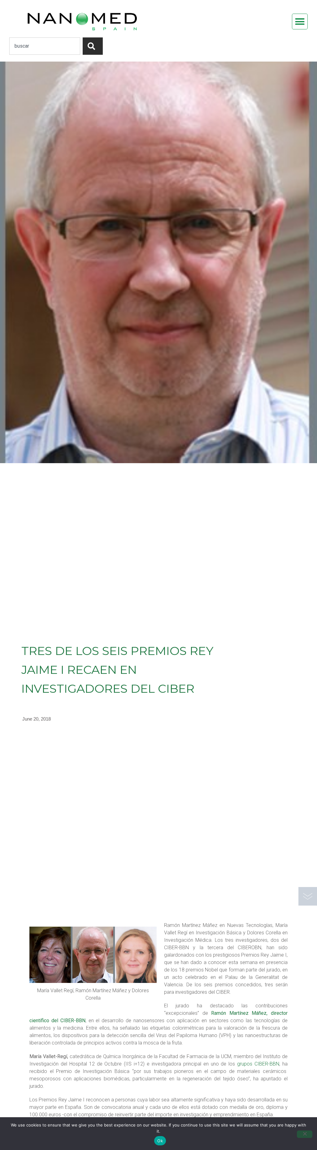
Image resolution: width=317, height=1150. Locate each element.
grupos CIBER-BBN (258, 1064)
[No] (304, 1134)
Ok (160, 1140)
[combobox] (44, 46)
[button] (300, 22)
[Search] (93, 46)
